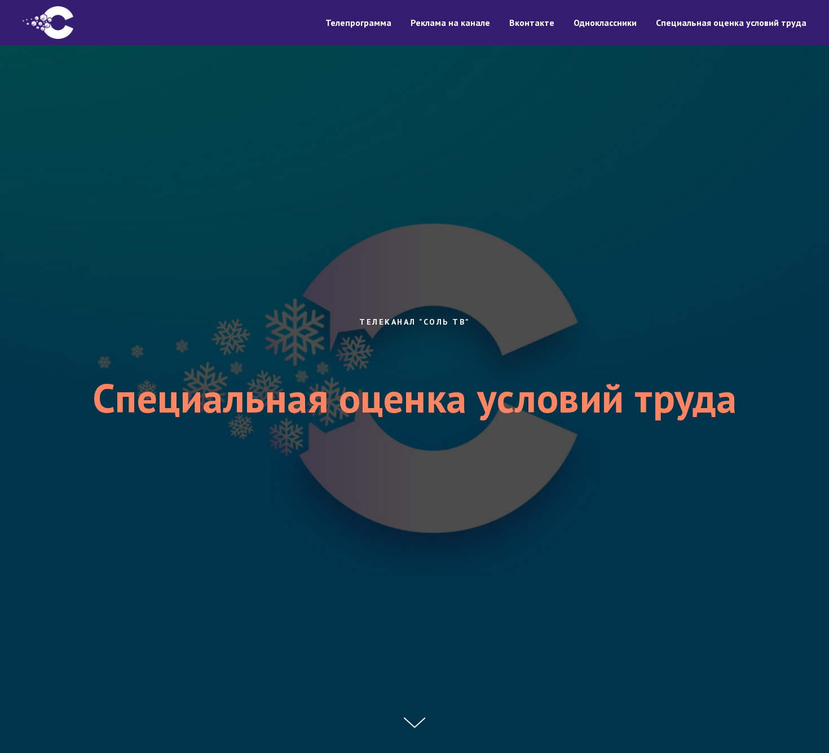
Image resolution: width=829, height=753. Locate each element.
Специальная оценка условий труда (731, 22)
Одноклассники (605, 22)
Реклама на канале (450, 22)
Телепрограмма (358, 22)
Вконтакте (531, 22)
